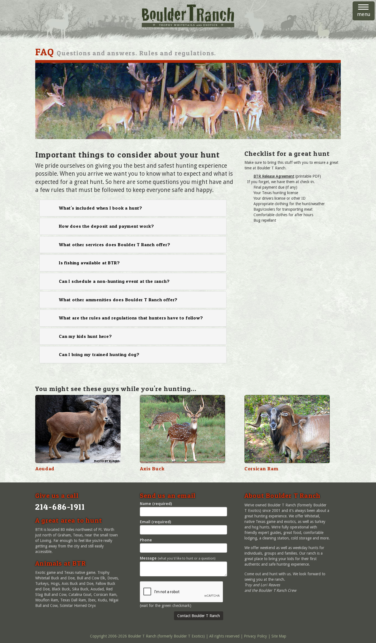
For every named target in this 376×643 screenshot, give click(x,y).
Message (148, 558)
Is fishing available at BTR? (89, 262)
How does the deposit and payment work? (106, 226)
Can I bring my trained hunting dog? (99, 354)
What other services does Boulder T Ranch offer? (114, 244)
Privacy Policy (255, 636)
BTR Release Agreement (274, 176)
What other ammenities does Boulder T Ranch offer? (118, 299)
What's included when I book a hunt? (100, 208)
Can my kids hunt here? (85, 336)
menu (363, 14)
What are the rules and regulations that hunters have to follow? (131, 318)
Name (156, 503)
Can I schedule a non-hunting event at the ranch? (114, 281)
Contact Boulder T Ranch (198, 616)
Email (155, 522)
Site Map (278, 636)
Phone (146, 540)
